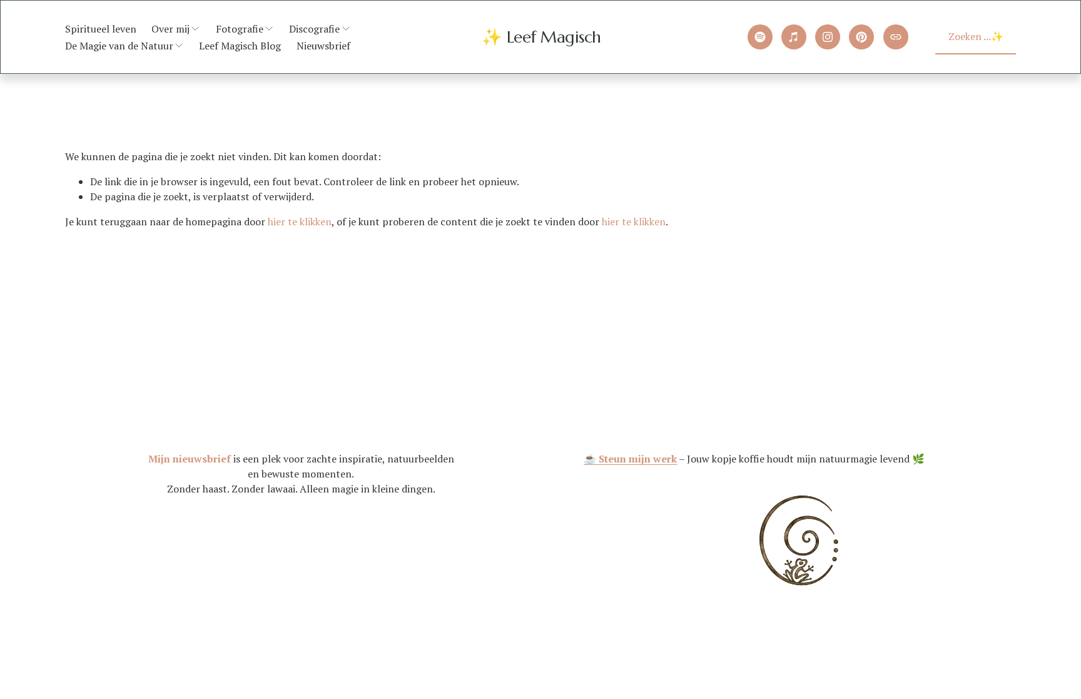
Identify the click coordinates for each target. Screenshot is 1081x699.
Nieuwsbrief (323, 46)
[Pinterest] (861, 36)
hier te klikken (300, 221)
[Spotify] (760, 36)
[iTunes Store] (793, 36)
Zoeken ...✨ (975, 36)
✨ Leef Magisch (541, 36)
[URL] (895, 36)
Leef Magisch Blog (240, 46)
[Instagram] (827, 36)
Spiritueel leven (100, 29)
